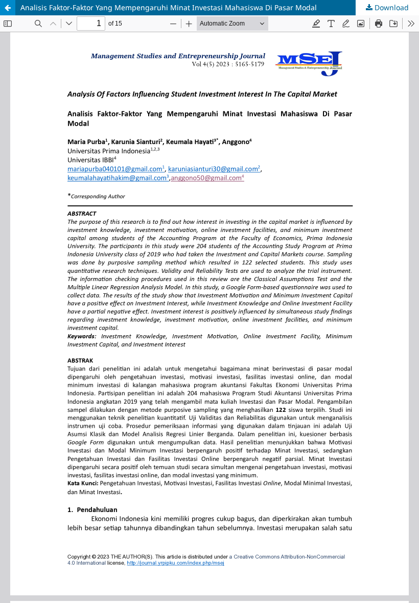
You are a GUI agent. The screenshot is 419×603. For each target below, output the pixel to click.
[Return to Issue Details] (7, 7)
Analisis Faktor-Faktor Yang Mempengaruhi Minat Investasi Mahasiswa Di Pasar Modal (168, 7)
